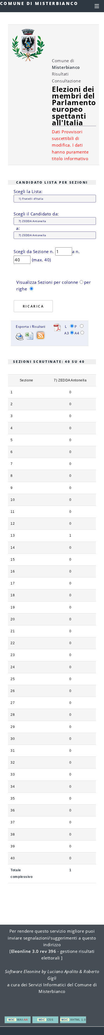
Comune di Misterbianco (39, 3)
